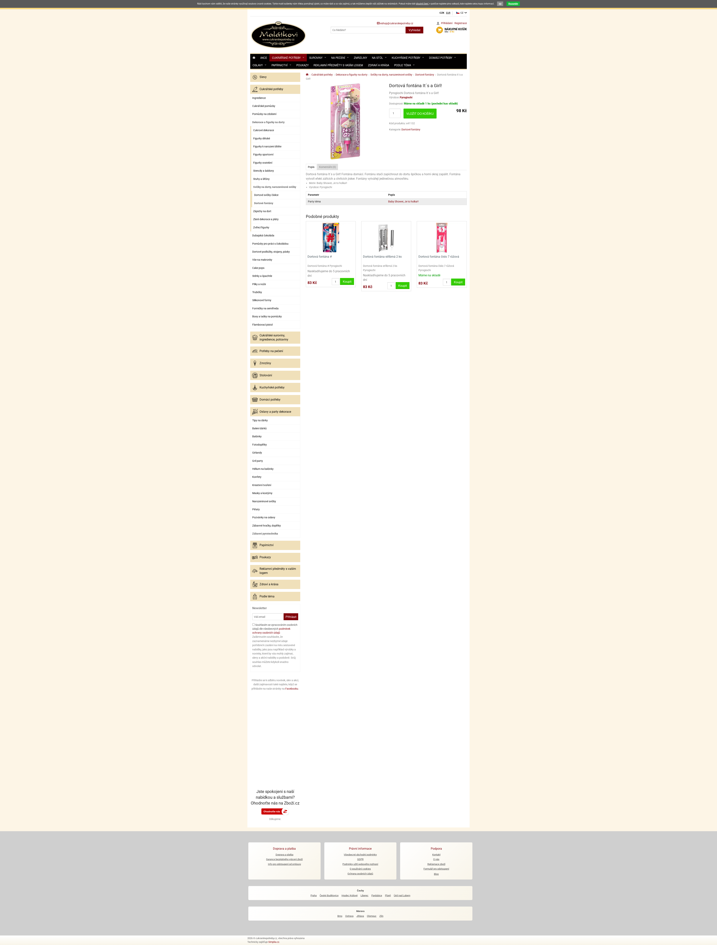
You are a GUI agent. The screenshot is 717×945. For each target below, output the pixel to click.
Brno (339, 916)
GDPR (360, 859)
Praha (314, 895)
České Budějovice (329, 895)
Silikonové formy (261, 300)
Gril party (257, 460)
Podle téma (402, 65)
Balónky (257, 436)
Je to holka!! (411, 201)
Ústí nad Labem (402, 895)
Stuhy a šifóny (261, 178)
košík (456, 30)
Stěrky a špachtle (262, 275)
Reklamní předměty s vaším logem (338, 65)
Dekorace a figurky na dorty (268, 122)
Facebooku (291, 688)
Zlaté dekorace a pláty (266, 219)
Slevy (263, 77)
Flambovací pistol (262, 324)
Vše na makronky (262, 259)
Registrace (460, 23)
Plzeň (388, 895)
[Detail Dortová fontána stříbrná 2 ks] (386, 237)
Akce (263, 58)
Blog (436, 874)
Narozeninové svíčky (264, 501)
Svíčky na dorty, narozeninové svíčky (274, 186)
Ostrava (349, 916)
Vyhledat (414, 30)
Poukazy (302, 65)
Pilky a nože (259, 284)
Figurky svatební (262, 162)
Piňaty (256, 509)
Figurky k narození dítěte (267, 146)
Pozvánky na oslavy (263, 517)
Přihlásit (290, 617)
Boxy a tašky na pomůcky (267, 316)
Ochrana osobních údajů (360, 873)
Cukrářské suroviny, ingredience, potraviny (274, 337)
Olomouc (371, 916)
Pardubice (376, 895)
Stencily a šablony (263, 170)
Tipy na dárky (260, 420)
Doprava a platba (284, 854)
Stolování (266, 375)
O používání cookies (360, 868)
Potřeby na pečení (271, 351)
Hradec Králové (350, 895)
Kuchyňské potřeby (406, 58)
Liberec (364, 895)
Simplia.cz (273, 942)
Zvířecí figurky (261, 227)
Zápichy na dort (262, 211)
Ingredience (259, 97)
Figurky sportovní (263, 154)
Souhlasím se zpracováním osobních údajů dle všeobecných (274, 628)
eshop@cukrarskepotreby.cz (396, 23)
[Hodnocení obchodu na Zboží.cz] (275, 811)
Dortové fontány (263, 203)
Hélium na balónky (263, 468)
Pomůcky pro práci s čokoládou (270, 243)
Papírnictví (279, 65)
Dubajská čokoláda (263, 235)
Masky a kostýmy (262, 493)
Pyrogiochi (406, 97)
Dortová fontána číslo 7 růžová (438, 256)
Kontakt (436, 854)
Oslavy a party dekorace (275, 411)
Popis (311, 166)
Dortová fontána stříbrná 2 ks (382, 256)
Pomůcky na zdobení (264, 114)
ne (500, 3)
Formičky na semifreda (265, 308)
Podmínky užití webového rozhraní (360, 864)
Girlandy (257, 452)
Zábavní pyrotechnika (265, 533)
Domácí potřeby (440, 58)
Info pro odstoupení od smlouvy (284, 864)
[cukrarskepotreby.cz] (279, 34)
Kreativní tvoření (261, 485)
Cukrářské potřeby (286, 58)
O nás (436, 859)
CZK (442, 12)
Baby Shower (395, 201)
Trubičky (257, 292)
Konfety (256, 476)
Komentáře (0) (327, 166)
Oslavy (258, 65)
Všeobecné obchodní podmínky (360, 854)
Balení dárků (259, 428)
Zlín (381, 916)
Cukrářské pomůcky (263, 105)
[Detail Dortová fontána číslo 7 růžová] (441, 237)
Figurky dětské (261, 138)
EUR (448, 12)
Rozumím (513, 3)
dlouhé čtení (422, 3)
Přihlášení (446, 23)
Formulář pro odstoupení (436, 868)
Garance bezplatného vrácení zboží (284, 859)
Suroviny (315, 58)
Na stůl (377, 58)
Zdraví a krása (378, 65)
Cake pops (258, 267)
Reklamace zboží (436, 864)
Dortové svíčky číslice (266, 194)
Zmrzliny (360, 58)
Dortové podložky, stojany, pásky (271, 251)
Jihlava (360, 916)
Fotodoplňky (259, 444)
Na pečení (338, 58)
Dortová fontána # (320, 256)
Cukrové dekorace (263, 130)
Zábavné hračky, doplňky (266, 525)
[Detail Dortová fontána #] (331, 237)
